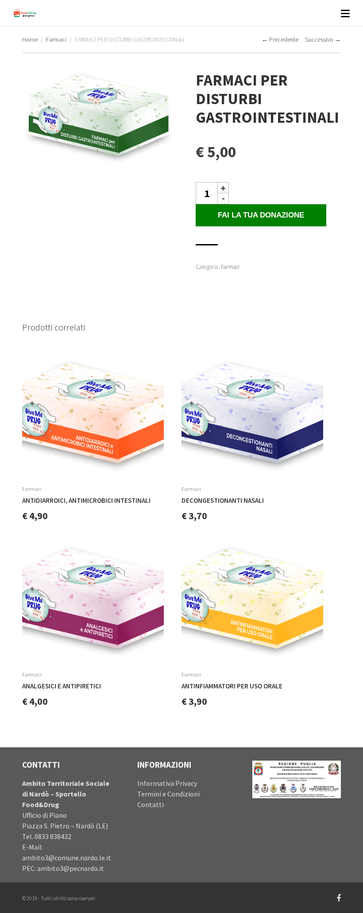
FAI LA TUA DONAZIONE (261, 215)
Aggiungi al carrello (156, 466)
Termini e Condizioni (168, 793)
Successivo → (323, 39)
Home (30, 39)
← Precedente (280, 39)
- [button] (223, 198)
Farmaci (56, 39)
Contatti (150, 804)
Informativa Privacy (167, 783)
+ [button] (223, 187)
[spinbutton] (207, 193)
